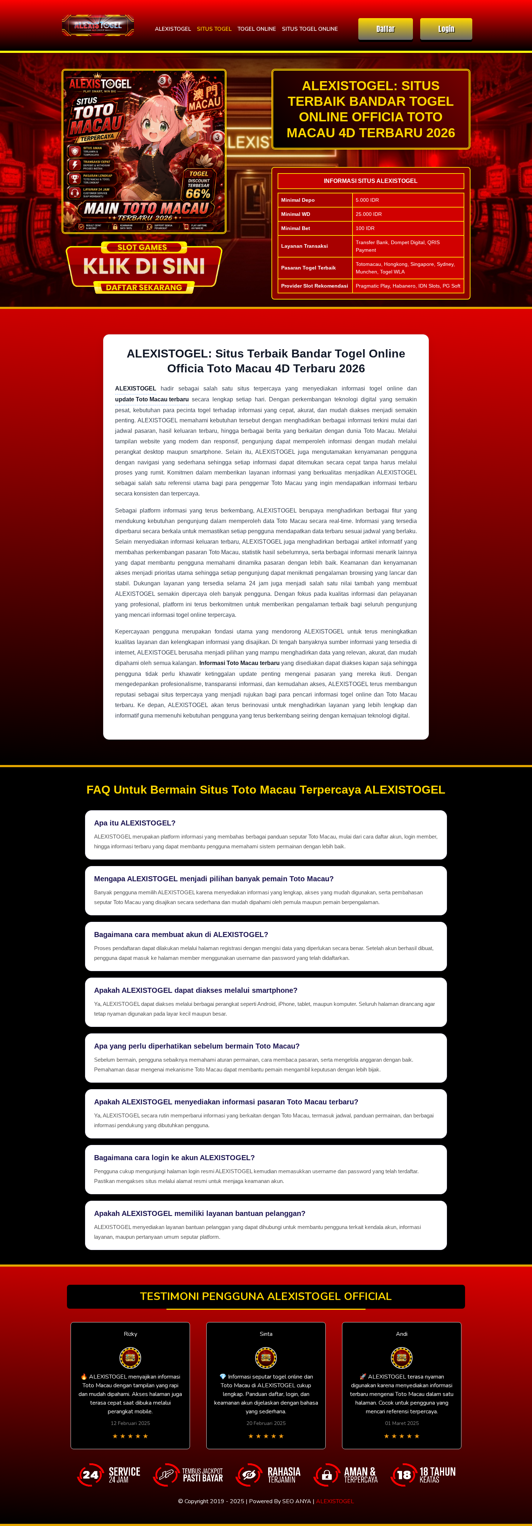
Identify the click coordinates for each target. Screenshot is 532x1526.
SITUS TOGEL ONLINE (310, 29)
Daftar (385, 28)
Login (446, 28)
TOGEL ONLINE (256, 29)
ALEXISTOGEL (173, 29)
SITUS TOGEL (214, 29)
